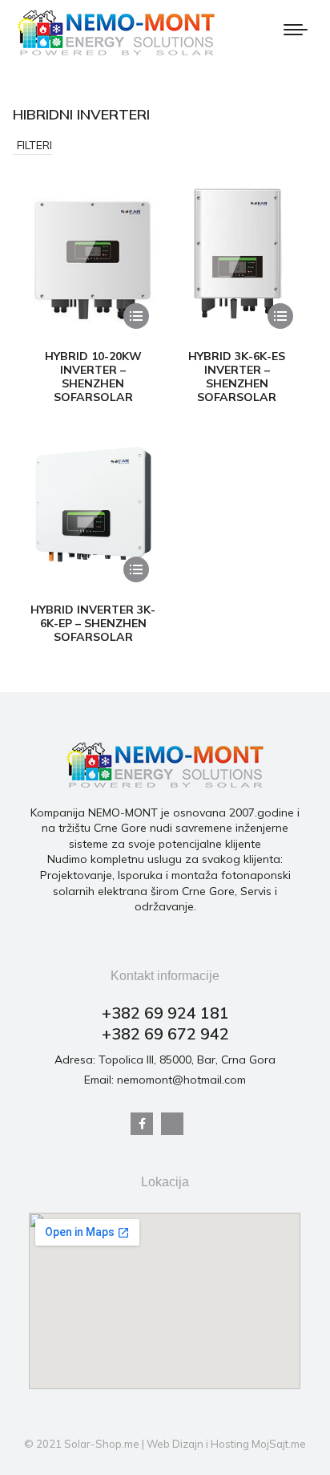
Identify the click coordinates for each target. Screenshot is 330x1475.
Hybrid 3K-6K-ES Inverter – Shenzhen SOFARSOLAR (236, 376)
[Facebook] (142, 1123)
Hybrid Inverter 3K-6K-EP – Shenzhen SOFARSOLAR (92, 623)
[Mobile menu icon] (295, 29)
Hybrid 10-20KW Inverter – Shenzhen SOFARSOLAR (93, 376)
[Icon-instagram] (172, 1123)
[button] (32, 146)
